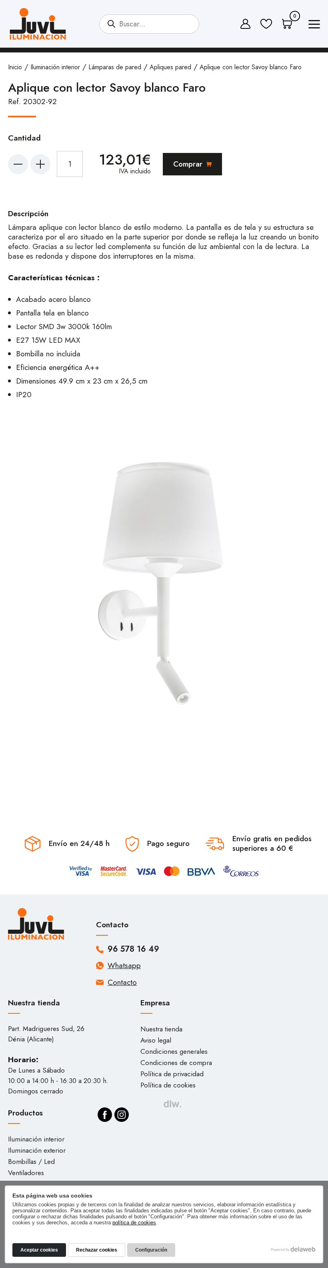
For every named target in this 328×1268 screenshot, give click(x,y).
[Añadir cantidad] (40, 164)
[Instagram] (121, 1114)
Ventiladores (26, 1173)
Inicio (15, 67)
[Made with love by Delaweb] (293, 1249)
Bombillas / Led (31, 1161)
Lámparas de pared (114, 67)
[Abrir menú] (314, 25)
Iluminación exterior (37, 1150)
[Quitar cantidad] (18, 164)
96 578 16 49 (133, 949)
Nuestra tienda (161, 1029)
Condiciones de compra (176, 1062)
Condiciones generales (174, 1051)
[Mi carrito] (287, 24)
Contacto (122, 982)
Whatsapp (124, 965)
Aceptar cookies (39, 1250)
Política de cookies (168, 1085)
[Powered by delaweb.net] (172, 1103)
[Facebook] (105, 1114)
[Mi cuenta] (245, 24)
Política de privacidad (172, 1074)
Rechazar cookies (96, 1250)
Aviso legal (155, 1040)
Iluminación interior (55, 67)
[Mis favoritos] (266, 24)
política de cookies (134, 1223)
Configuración (151, 1250)
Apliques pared (170, 67)
